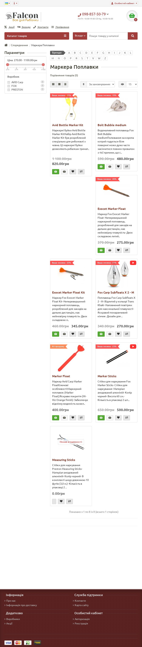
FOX (27, 85)
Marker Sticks (107, 376)
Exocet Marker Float (112, 208)
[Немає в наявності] (54, 501)
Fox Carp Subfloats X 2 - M (116, 292)
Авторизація (82, 619)
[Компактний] (65, 84)
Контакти (42, 27)
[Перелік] (59, 84)
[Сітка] (53, 84)
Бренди (26, 27)
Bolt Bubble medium (112, 125)
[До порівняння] (81, 171)
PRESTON (27, 89)
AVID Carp (27, 82)
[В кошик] (55, 171)
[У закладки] (73, 171)
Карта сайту (82, 605)
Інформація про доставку (21, 605)
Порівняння (62, 27)
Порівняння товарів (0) (64, 75)
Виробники (13, 619)
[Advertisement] (94, 557)
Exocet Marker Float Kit (68, 292)
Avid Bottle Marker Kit (67, 125)
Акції (11, 27)
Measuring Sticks (63, 459)
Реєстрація (81, 623)
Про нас (11, 600)
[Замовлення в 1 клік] (64, 171)
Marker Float (61, 376)
